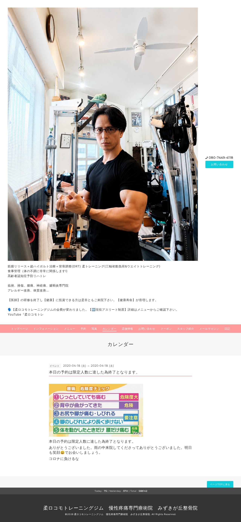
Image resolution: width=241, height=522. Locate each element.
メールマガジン (209, 328)
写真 (94, 328)
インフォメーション (46, 328)
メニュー (69, 328)
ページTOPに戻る (220, 484)
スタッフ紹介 (185, 328)
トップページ (19, 328)
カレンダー (109, 328)
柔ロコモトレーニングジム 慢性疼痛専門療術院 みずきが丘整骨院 (120, 508)
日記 (227, 328)
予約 (83, 328)
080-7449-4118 (221, 157)
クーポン (166, 328)
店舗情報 (127, 328)
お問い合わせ (219, 164)
